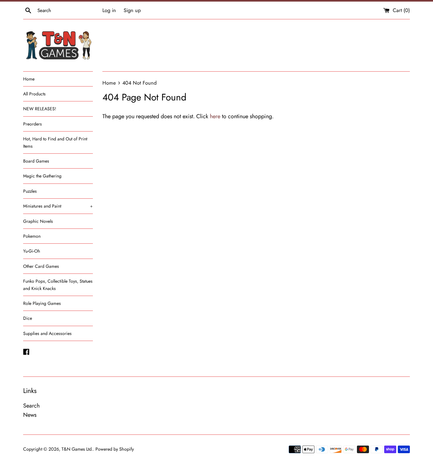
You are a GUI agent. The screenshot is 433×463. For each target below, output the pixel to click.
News (29, 415)
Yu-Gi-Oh (31, 251)
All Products (34, 94)
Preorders (32, 124)
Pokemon (32, 236)
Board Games (36, 161)
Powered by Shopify (114, 449)
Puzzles (30, 191)
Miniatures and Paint (58, 206)
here (215, 116)
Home (29, 79)
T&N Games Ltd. (77, 449)
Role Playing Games (42, 303)
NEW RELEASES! (39, 109)
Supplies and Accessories (47, 333)
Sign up (132, 10)
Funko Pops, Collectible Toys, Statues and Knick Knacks (58, 284)
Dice (27, 318)
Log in (109, 10)
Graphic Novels (38, 221)
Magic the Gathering (42, 176)
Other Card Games (41, 266)
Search (31, 406)
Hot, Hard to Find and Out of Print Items (55, 142)
